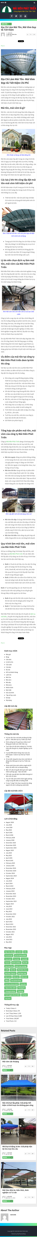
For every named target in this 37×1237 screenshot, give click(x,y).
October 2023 (10, 899)
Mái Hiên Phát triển (16, 554)
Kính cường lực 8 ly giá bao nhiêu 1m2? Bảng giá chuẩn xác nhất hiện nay (18, 743)
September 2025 (11, 848)
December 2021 (11, 927)
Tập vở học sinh (11, 695)
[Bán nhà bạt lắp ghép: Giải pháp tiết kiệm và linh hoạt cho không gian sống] (18, 1088)
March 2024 (9, 886)
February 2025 (10, 863)
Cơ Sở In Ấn (9, 662)
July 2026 (9, 825)
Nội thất (8, 690)
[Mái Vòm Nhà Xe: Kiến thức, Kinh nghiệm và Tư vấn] (18, 1175)
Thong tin (21, 988)
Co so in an (8, 955)
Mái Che (8, 677)
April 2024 (9, 883)
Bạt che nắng (9, 952)
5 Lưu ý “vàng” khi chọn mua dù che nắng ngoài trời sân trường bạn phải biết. (19, 784)
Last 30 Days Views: (12, 1016)
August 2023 (10, 904)
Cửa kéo (8, 667)
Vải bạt (8, 698)
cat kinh (19, 952)
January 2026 (10, 840)
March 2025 (9, 860)
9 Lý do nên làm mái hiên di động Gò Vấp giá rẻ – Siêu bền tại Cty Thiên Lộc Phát (18, 738)
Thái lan (20, 991)
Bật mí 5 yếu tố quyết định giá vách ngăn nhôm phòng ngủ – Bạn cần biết (19, 771)
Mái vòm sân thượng (10, 1061)
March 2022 (9, 924)
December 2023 (11, 894)
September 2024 (11, 876)
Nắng (7, 980)
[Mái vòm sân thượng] (18, 1046)
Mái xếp (8, 682)
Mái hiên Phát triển (23, 1231)
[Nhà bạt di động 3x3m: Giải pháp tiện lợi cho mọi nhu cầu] (18, 1131)
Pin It (3, 46)
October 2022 (10, 916)
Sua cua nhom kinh (11, 984)
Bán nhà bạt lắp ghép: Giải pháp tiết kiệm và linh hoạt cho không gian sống (17, 1104)
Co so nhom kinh (20, 955)
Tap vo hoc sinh (10, 988)
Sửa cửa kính (10, 693)
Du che (25, 963)
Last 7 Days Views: (12, 1013)
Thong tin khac (10, 991)
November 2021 (11, 929)
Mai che (13, 970)
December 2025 (11, 843)
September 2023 (11, 901)
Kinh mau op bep (20, 966)
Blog (7, 657)
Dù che (8, 670)
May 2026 (9, 830)
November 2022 (11, 914)
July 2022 (9, 919)
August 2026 (10, 822)
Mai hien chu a (22, 970)
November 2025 (11, 845)
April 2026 (9, 832)
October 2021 (10, 932)
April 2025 (9, 858)
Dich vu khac (16, 963)
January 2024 (10, 891)
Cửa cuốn (9, 665)
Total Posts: (10, 1021)
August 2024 (10, 878)
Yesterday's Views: (12, 1011)
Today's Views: (10, 1008)
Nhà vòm (14, 34)
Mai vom (8, 977)
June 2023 (9, 909)
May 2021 (9, 942)
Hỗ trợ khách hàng (12, 672)
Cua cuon (8, 959)
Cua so (7, 963)
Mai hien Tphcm (10, 973)
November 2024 (11, 871)
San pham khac (16, 980)
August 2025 (10, 850)
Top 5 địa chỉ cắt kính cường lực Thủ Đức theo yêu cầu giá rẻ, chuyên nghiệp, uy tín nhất (19, 748)
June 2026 (9, 827)
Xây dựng (9, 700)
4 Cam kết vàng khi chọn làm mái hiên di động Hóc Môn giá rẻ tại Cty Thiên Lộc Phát (19, 761)
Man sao (16, 977)
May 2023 (9, 911)
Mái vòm (4, 24)
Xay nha (8, 998)
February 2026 (10, 838)
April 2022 (9, 922)
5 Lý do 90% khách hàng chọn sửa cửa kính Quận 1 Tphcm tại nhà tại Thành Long (18, 754)
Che (25, 952)
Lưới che (8, 675)
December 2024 (11, 868)
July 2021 (9, 937)
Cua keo (16, 959)
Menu (2, 2)
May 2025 (9, 855)
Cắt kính (8, 659)
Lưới (6, 970)
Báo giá (8, 654)
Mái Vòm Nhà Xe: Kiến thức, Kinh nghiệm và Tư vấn (15, 1191)
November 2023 (11, 896)
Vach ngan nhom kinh (12, 995)
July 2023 (9, 906)
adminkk (10, 33)
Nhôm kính (9, 687)
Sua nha (23, 984)
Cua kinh (24, 959)
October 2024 (10, 873)
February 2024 (10, 888)
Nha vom (24, 977)
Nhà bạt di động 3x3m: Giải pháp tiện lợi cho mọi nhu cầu (17, 1147)
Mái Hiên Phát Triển (12, 442)
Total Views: (10, 1018)
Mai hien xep (22, 973)
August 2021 (10, 934)
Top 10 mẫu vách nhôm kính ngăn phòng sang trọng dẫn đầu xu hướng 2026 (19, 779)
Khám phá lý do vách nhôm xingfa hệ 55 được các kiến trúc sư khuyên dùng (18, 766)
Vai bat (24, 995)
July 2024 (9, 881)
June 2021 (9, 939)
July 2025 (9, 853)
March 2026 (9, 835)
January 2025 (10, 866)
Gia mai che (9, 966)
